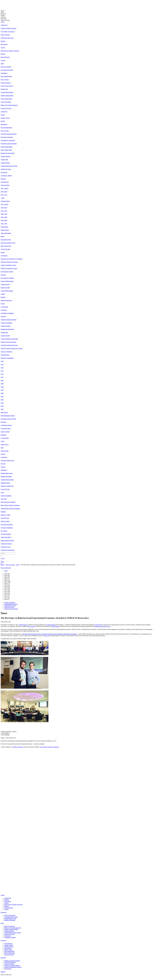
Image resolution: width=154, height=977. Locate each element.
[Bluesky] (3, 892)
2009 (2, 383)
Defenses (3, 511)
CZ (2, 563)
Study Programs (5, 34)
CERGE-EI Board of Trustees (9, 262)
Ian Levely (47, 635)
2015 (2, 364)
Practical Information (6, 147)
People (3, 252)
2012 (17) (7, 596)
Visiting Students (5, 156)
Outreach (3, 316)
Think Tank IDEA (6, 537)
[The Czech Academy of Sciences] (12, 870)
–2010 (2, 198)
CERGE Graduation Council (9, 268)
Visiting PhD (4, 159)
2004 (2, 399)
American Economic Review (102, 626)
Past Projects (4, 412)
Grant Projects (5, 182)
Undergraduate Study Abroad (9, 166)
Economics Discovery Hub (8, 419)
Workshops (4, 470)
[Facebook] (1, 875)
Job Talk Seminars (6, 534)
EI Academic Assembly (7, 278)
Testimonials (4, 332)
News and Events (6, 568)
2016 (2, 361)
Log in (2, 558)
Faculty (3, 115)
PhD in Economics (6, 66)
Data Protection (5, 57)
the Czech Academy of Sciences (50, 747)
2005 (2, 396)
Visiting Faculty (5, 284)
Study (2, 63)
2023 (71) (7, 578)
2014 (2, 367)
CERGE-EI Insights (6, 323)
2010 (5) (6, 599)
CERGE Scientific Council (8, 265)
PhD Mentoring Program (8, 415)
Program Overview (6, 108)
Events (3, 303)
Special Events (5, 518)
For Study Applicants (7, 527)
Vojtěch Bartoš (51, 625)
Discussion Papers (6, 239)
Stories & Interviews (6, 300)
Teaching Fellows (6, 326)
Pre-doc (3, 121)
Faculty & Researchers (7, 281)
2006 (2, 393)
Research (3, 179)
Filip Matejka (56, 626)
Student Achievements (7, 95)
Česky (2, 561)
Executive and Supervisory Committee (11, 259)
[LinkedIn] (2, 873)
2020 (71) (7, 583)
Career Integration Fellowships (9, 339)
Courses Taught (5, 335)
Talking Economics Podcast (8, 319)
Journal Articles (5, 185)
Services (3, 454)
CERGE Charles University (8, 28)
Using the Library (6, 428)
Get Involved (4, 307)
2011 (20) (7, 598)
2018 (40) (7, 586)
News (2, 492)
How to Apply (5, 79)
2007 (2, 390)
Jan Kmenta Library (6, 425)
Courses (3, 467)
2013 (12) (7, 594)
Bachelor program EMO (7, 153)
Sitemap (3, 971)
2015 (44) (7, 591)
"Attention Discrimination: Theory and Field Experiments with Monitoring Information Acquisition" (49, 634)
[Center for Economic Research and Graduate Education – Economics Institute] (7, 6)
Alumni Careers (5, 118)
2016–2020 (4, 191)
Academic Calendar (6, 175)
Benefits (3, 297)
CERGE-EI (4, 25)
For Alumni (4, 531)
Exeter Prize (98, 625)
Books (2, 236)
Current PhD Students (7, 92)
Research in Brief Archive (8, 243)
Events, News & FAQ (7, 86)
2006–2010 (4, 214)
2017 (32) (7, 588)
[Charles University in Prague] (77, 865)
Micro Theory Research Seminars (10, 505)
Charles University (18, 747)
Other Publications (6, 233)
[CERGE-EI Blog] (2, 885)
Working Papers (5, 201)
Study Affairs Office (6, 98)
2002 (2, 406)
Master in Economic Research (9, 105)
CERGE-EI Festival (6, 543)
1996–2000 (4, 220)
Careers (3, 47)
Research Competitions (7, 358)
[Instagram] (2, 888)
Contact (3, 60)
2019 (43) (7, 585)
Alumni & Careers (6, 169)
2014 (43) (7, 593)
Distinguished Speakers (7, 540)
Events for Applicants (7, 137)
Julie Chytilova (31, 626)
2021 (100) (7, 582)
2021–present (4, 188)
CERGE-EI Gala (5, 547)
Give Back (4, 310)
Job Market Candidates (7, 313)
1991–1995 (4, 223)
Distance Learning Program (8, 342)
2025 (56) (7, 575)
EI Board (3, 275)
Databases (3, 435)
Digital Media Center (7, 473)
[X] (3, 880)
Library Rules (4, 451)
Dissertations (4, 227)
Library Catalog (5, 431)
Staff (2, 447)
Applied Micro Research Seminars (10, 508)
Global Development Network (9, 345)
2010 (2, 380)
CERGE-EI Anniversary (8, 550)
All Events (4, 499)
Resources (4, 422)
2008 (2, 387)
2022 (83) (7, 580)
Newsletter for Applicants (8, 140)
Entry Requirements (6, 76)
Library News (5, 444)
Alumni (3, 294)
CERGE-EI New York (7, 38)
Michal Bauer (23, 625)
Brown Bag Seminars (7, 524)
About (2, 22)
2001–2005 (4, 217)
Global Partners (5, 355)
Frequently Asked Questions (9, 143)
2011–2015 (4, 195)
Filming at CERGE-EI (7, 486)
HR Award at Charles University (10, 50)
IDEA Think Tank (6, 246)
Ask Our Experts (5, 249)
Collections (4, 457)
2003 (2, 403)
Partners (3, 41)
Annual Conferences (6, 351)
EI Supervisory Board (7, 271)
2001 (2, 409)
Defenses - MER (5, 515)
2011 (2, 377)
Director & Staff (5, 287)
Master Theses (5, 230)
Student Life (4, 89)
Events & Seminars (6, 495)
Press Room (4, 44)
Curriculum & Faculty (7, 70)
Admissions (4, 73)
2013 (2, 371)
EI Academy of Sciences (8, 31)
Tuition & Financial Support (8, 134)
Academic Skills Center (7, 460)
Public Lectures (5, 521)
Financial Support (6, 82)
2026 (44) (7, 574)
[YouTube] (2, 882)
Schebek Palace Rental (7, 479)
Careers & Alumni (6, 102)
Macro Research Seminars (8, 502)
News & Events (5, 489)
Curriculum (4, 111)
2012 (2, 374)
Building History (5, 483)
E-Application (5, 438)
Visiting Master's (5, 163)
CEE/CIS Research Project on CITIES (11, 348)
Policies (3, 54)
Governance (4, 255)
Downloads (4, 172)
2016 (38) (7, 590)
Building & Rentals (6, 476)
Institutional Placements (7, 329)
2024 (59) (7, 577)
